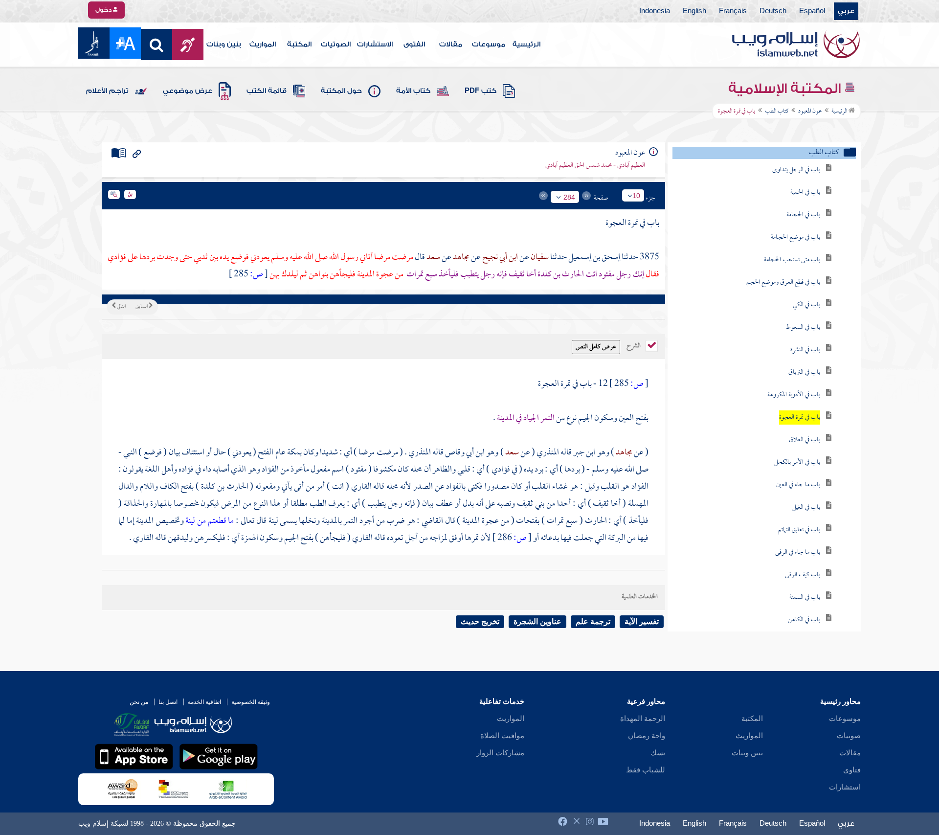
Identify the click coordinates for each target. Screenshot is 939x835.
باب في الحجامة (803, 215)
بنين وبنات (223, 44)
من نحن (139, 702)
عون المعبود (810, 111)
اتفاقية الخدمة (204, 702)
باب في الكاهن (804, 620)
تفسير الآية (642, 621)
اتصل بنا (168, 702)
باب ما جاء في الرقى (797, 552)
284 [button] (569, 197)
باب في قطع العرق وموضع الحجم (783, 282)
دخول (104, 9)
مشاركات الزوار (500, 753)
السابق (142, 307)
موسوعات (488, 44)
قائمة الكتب (266, 91)
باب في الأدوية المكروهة (793, 395)
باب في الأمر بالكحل (797, 462)
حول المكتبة (341, 91)
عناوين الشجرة (537, 621)
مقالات (450, 44)
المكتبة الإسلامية (786, 88)
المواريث (262, 44)
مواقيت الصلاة (502, 736)
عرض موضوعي (187, 91)
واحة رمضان (646, 736)
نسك (657, 753)
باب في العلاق (804, 440)
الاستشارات (375, 44)
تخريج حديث (480, 621)
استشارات (845, 787)
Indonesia (654, 11)
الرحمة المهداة (642, 718)
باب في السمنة (804, 597)
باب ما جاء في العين (798, 485)
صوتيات (849, 736)
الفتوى (414, 44)
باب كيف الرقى (802, 575)
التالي (121, 307)
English (694, 11)
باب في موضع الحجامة (795, 237)
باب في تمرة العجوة (799, 417)
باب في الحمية (805, 192)
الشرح (634, 345)
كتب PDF (480, 91)
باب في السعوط (803, 327)
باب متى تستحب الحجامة (792, 260)
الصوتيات (336, 44)
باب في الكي (806, 305)
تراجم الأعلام (107, 91)
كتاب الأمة (413, 91)
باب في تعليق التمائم (799, 530)
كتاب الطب (776, 111)
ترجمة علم (593, 621)
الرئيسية (526, 44)
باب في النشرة (805, 350)
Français (733, 11)
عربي (846, 11)
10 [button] (636, 196)
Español (812, 11)
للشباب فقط (645, 770)
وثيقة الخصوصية (250, 702)
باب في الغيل (806, 507)
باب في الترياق (804, 372)
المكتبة (299, 44)
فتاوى (852, 770)
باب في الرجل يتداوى (796, 170)
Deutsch (773, 11)
